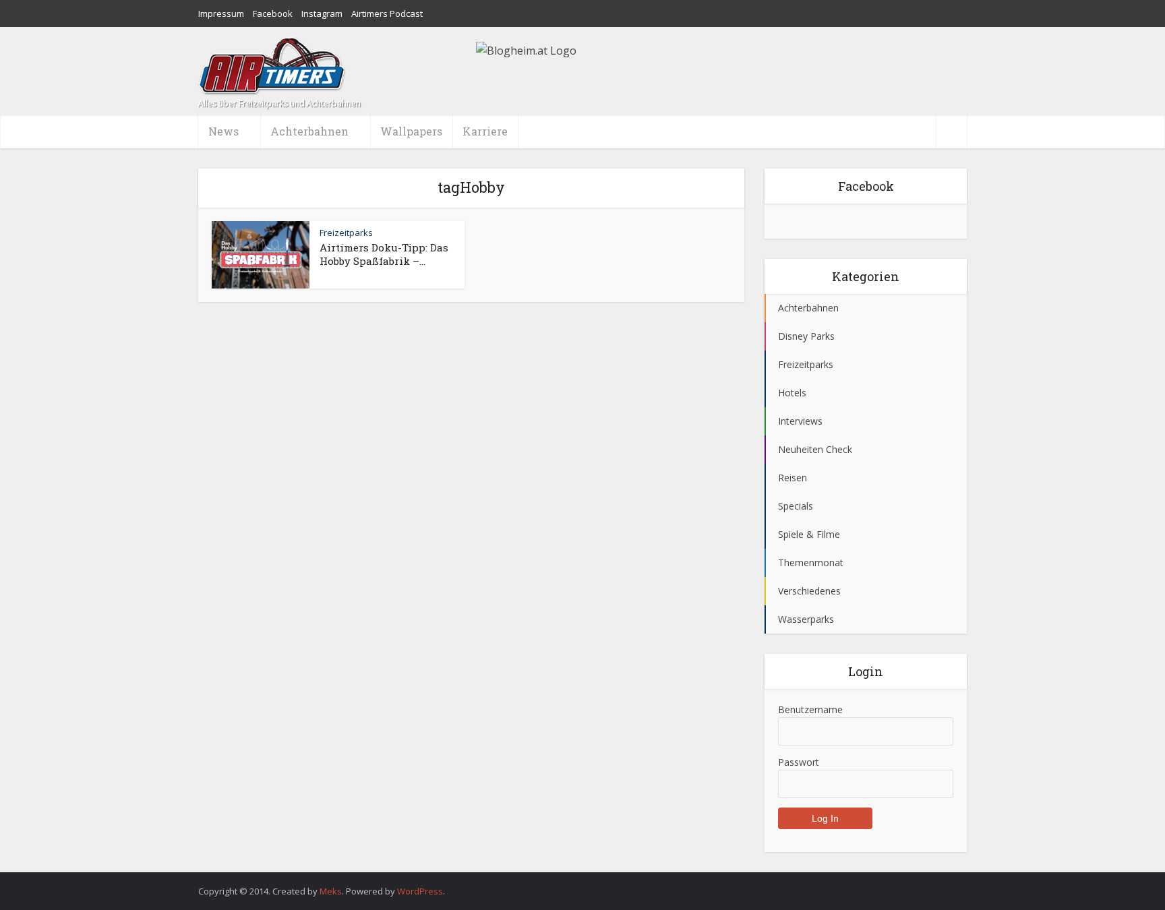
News (223, 131)
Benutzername (810, 709)
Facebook (273, 13)
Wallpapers (411, 131)
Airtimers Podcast (387, 13)
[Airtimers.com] (272, 66)
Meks (331, 891)
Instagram (321, 13)
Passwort (798, 762)
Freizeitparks (346, 232)
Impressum (221, 13)
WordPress (420, 891)
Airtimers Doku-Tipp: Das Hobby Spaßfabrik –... (384, 254)
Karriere (485, 131)
